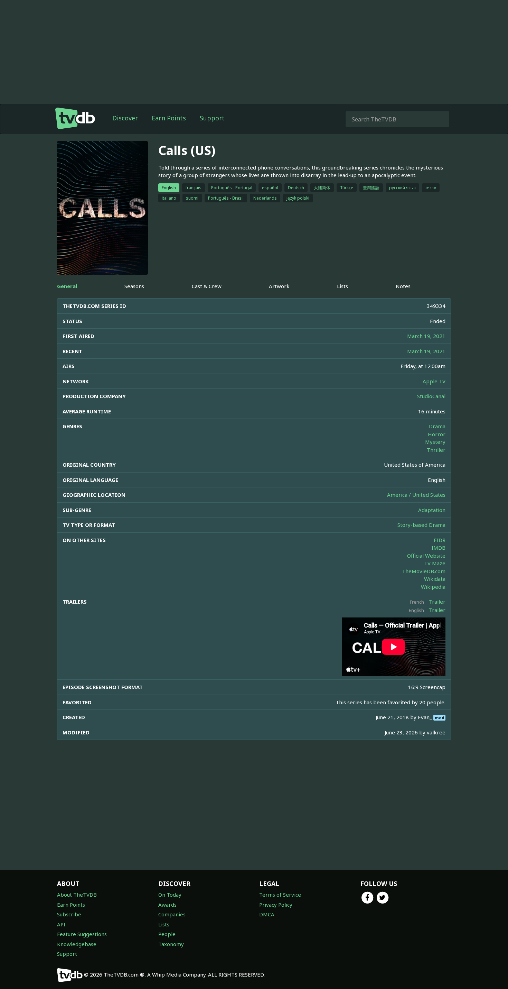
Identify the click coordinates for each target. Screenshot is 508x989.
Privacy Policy (275, 904)
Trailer (437, 601)
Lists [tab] (342, 286)
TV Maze (434, 563)
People (167, 934)
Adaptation (431, 509)
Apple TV (434, 381)
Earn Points (169, 118)
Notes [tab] (403, 286)
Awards (167, 904)
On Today (169, 894)
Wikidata (434, 578)
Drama (437, 426)
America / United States (416, 494)
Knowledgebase (76, 944)
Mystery (435, 441)
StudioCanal (431, 396)
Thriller (436, 449)
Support (212, 118)
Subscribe (69, 914)
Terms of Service (280, 894)
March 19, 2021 (426, 335)
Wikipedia (433, 586)
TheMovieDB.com (423, 571)
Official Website (426, 555)
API (61, 924)
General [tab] (67, 286)
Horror (436, 434)
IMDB (438, 547)
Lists (163, 924)
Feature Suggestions (82, 934)
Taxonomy (171, 944)
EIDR (439, 540)
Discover (125, 118)
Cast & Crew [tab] (207, 286)
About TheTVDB (77, 894)
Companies (172, 914)
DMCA (266, 914)
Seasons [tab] (134, 286)
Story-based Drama (421, 524)
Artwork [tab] (279, 286)
